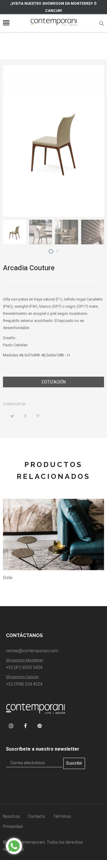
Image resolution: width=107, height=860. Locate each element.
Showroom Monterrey (24, 660)
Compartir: (14, 404)
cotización (54, 382)
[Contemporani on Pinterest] (39, 726)
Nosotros (11, 816)
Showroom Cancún (22, 677)
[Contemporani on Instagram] (11, 726)
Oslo (7, 577)
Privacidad (13, 826)
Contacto (36, 816)
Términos (62, 816)
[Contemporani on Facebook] (25, 726)
